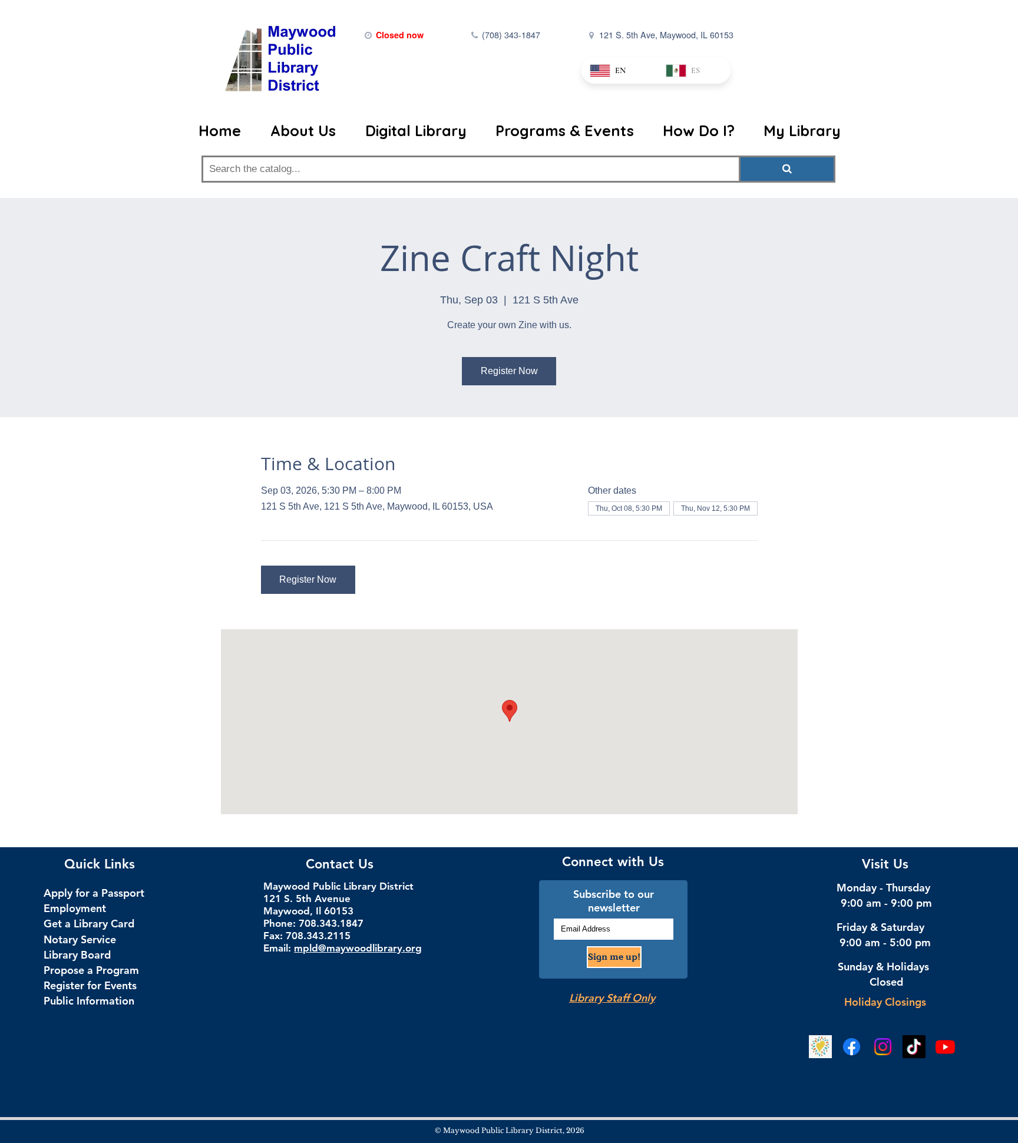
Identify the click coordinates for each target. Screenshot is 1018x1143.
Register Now (509, 371)
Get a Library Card (89, 923)
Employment (75, 908)
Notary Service (80, 939)
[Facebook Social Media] (851, 1046)
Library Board (77, 955)
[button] (309, 130)
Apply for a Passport (94, 893)
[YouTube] (945, 1046)
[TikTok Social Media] (914, 1046)
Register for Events (90, 985)
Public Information (89, 1000)
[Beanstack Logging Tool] (820, 1046)
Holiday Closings (885, 1002)
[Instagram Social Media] (882, 1046)
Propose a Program (91, 970)
